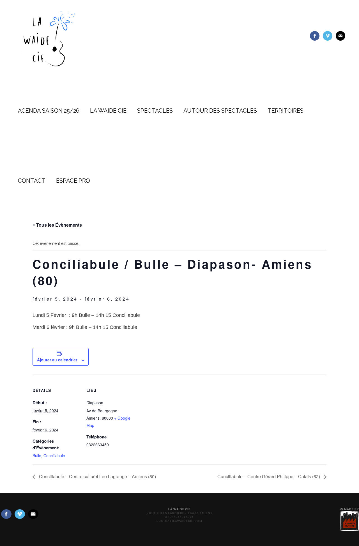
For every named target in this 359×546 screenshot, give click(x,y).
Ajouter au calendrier (57, 360)
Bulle (37, 455)
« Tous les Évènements (57, 225)
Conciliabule (54, 455)
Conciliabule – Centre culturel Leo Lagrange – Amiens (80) (97, 476)
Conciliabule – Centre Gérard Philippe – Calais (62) (269, 476)
